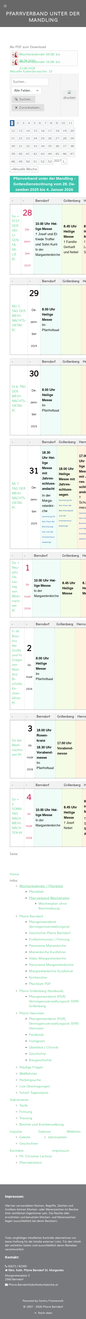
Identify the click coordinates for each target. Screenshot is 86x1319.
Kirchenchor (38, 978)
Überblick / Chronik (43, 1047)
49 (20, 162)
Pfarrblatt (36, 892)
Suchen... (25, 99)
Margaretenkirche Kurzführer (51, 971)
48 (13, 162)
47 (72, 154)
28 (64, 138)
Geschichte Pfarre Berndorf (49, 933)
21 (13, 138)
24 (35, 138)
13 (20, 131)
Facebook (36, 1035)
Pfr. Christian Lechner (35, 1156)
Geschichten (28, 1144)
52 (42, 162)
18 (57, 131)
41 (28, 154)
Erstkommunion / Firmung (49, 939)
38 (72, 146)
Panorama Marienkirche (47, 946)
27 (57, 138)
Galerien (44, 1132)
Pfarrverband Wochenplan (49, 898)
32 (28, 146)
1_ (64, 162)
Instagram (37, 1041)
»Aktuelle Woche (24, 169)
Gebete (24, 1137)
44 (50, 154)
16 (42, 131)
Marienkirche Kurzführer (47, 952)
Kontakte (17, 1151)
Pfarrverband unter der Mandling (43, 17)
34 (42, 146)
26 (50, 138)
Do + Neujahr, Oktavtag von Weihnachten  (16, 587)
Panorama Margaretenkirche (51, 965)
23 (28, 138)
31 (20, 146)
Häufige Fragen (31, 1067)
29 (72, 138)
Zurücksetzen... (30, 108)
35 (50, 146)
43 (42, 154)
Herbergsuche (30, 1080)
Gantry (51, 1301)
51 (35, 162)
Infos (13, 881)
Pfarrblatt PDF (40, 984)
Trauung (25, 1118)
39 (13, 154)
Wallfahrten (28, 1074)
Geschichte (37, 1054)
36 (57, 146)
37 (64, 146)
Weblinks (74, 1132)
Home (14, 874)
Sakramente (19, 1100)
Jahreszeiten (57, 1137)
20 (72, 131)
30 (13, 146)
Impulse (16, 1132)
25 (42, 138)
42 (35, 154)
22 (20, 138)
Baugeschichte (40, 1060)
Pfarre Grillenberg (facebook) (41, 991)
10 (63, 123)
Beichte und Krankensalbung (41, 1125)
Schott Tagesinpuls (33, 1093)
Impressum (60, 1151)
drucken (69, 98)
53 (50, 162)
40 (20, 154)
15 (35, 131)
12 (13, 131)
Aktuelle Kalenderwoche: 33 (31, 71)
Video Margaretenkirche (47, 959)
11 (70, 123)
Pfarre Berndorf (31, 916)
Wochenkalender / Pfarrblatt (41, 886)
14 (28, 131)
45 (57, 154)
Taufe (23, 1105)
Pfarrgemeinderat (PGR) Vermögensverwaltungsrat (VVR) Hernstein (54, 1023)
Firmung (25, 1112)
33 (35, 146)
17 (50, 131)
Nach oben (44, 1313)
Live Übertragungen (34, 1086)
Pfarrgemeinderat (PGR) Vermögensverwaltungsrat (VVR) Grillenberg (54, 1001)
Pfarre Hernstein (31, 1013)
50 (28, 162)
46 (64, 154)
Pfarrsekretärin (30, 1163)
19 (64, 131)
